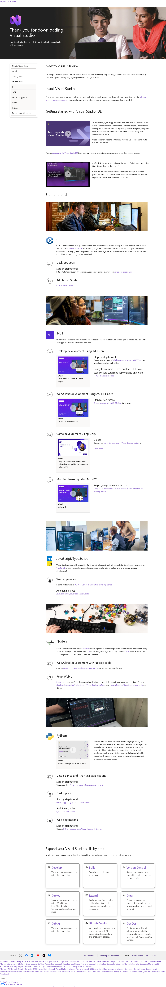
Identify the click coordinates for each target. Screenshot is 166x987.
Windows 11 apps (128, 961)
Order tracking (31, 964)
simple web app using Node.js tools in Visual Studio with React (80, 685)
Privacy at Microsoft (121, 971)
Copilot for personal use (89, 961)
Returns (22, 964)
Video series (62, 507)
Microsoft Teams (75, 969)
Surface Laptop (15, 961)
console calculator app (123, 271)
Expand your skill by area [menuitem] (21, 113)
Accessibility (160, 971)
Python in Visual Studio (65, 811)
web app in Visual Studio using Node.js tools (80, 668)
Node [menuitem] (14, 102)
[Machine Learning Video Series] (73, 493)
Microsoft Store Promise (64, 964)
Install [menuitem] (14, 71)
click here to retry (17, 45)
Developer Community (109, 955)
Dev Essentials (88, 955)
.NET (148, 955)
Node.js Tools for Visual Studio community (126, 685)
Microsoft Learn (139, 969)
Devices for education (115, 964)
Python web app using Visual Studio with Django (82, 829)
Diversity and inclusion (146, 971)
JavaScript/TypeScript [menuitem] (20, 97)
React (58, 682)
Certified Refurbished (46, 964)
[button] (68, 133)
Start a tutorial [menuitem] (17, 81)
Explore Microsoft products (109, 961)
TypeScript (60, 568)
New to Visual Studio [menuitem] (20, 66)
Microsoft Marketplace (45, 971)
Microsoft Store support (9, 964)
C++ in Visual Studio (74, 248)
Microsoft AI (4, 969)
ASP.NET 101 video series (68, 421)
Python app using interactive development (86, 784)
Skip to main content (8, 1)
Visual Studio (137, 955)
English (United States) (9, 982)
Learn (128, 651)
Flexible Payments (81, 964)
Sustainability (5, 974)
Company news (107, 971)
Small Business (105, 969)
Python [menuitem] (15, 108)
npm (88, 651)
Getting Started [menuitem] (18, 76)
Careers (84, 971)
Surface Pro (4, 961)
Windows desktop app (105, 375)
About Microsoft (94, 971)
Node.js (86, 648)
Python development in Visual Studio (72, 763)
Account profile (141, 961)
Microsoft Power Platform (58, 969)
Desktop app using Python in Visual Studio (73, 802)
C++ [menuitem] (14, 87)
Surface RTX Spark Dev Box (49, 961)
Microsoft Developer (125, 969)
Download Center (154, 961)
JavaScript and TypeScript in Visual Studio (72, 593)
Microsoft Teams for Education (136, 964)
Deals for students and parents (70, 966)
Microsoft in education (97, 964)
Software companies (62, 971)
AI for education (89, 966)
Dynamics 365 (30, 969)
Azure (113, 969)
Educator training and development (44, 966)
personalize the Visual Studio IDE (65, 153)
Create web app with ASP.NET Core (108, 403)
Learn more (98, 448)
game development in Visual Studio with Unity (122, 443)
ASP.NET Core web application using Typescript (93, 584)
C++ (154, 955)
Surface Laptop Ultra (30, 961)
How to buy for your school (19, 966)
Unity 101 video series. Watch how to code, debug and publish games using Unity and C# (72, 464)
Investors (133, 971)
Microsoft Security (17, 969)
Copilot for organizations (69, 961)
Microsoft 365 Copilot (90, 969)
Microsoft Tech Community (24, 971)
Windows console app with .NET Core (127, 360)
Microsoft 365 (41, 969)
